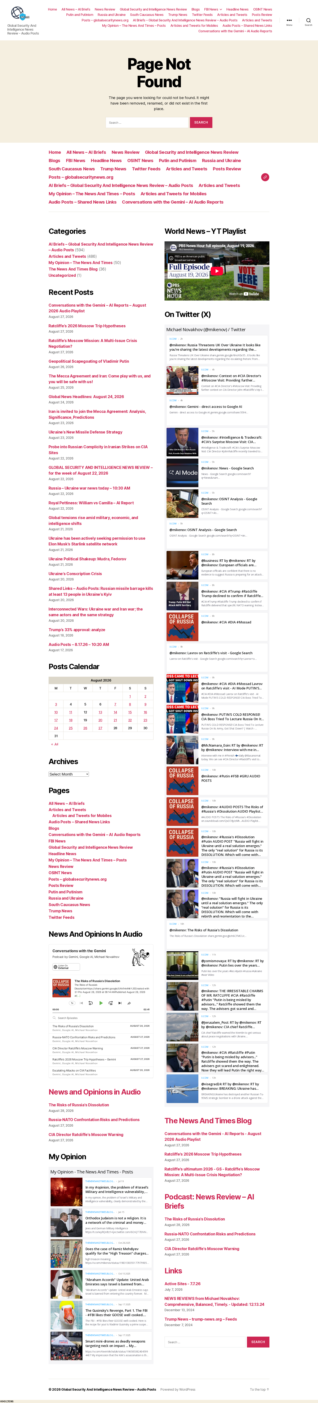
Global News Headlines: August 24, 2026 (86, 396)
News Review (105, 9)
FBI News (211, 9)
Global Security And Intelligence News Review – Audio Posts (108, 1389)
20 (100, 720)
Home (52, 9)
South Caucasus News (147, 15)
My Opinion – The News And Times (81, 262)
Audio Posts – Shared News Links (247, 25)
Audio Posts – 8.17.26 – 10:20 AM (79, 644)
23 (145, 720)
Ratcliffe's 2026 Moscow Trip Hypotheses (203, 1154)
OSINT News (262, 9)
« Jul (54, 744)
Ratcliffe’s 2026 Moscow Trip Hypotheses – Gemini (84, 1059)
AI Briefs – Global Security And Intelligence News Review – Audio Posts (185, 20)
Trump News (177, 15)
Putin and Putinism (79, 15)
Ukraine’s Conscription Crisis (75, 573)
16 (145, 712)
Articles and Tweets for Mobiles (194, 25)
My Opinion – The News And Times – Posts (134, 25)
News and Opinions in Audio (95, 1091)
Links (173, 1270)
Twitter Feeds (202, 15)
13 (100, 712)
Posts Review (262, 15)
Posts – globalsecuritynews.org (105, 20)
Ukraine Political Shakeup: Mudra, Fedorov (87, 559)
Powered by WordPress (177, 1389)
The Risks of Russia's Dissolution (79, 1105)
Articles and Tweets (232, 15)
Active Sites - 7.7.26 (182, 1283)
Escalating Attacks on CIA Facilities (74, 1070)
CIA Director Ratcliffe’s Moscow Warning (77, 1048)
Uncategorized (62, 275)
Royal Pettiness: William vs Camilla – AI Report (91, 503)
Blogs (196, 9)
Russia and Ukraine (112, 15)
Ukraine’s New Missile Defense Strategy (85, 432)
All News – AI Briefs (75, 9)
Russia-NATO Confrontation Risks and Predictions (83, 1037)
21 (115, 720)
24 (56, 728)
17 (56, 720)
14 (115, 712)
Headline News (237, 9)
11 (70, 712)
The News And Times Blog (73, 269)
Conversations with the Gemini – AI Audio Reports (235, 31)
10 (56, 712)
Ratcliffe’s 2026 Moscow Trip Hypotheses (87, 326)
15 (130, 712)
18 (70, 720)
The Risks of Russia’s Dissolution (73, 1026)
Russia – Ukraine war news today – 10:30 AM (89, 488)
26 (85, 728)
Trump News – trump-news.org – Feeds (201, 1319)
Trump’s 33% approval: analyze (77, 629)
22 (130, 720)
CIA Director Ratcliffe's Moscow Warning (86, 1134)
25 (71, 728)
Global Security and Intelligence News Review (153, 9)
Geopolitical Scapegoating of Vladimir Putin (89, 361)
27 (100, 728)
